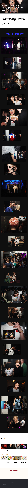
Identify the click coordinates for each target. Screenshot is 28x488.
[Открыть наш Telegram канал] (25, 481)
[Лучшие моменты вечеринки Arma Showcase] (10, 446)
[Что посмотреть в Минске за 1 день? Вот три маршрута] (17, 458)
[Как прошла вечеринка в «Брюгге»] (24, 446)
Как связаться (11, 484)
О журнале (11, 480)
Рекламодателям (12, 482)
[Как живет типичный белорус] (4, 458)
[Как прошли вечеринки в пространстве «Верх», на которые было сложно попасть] (17, 446)
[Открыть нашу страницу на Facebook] (21, 481)
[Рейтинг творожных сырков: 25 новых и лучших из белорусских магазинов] (24, 458)
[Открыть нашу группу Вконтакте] (20, 481)
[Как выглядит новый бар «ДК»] (4, 446)
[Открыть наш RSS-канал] (26, 481)
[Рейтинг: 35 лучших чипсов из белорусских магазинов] (10, 458)
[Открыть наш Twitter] (23, 481)
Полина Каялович (6, 15)
